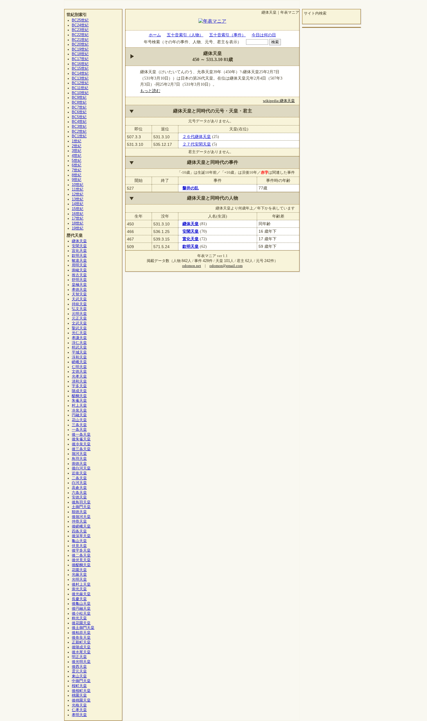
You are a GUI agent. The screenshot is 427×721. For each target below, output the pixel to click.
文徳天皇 (79, 372)
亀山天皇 (79, 541)
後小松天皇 (81, 613)
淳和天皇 (79, 357)
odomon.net (191, 266)
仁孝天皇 (79, 710)
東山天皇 (79, 676)
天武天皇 (79, 299)
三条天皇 (79, 425)
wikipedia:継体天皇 (279, 101)
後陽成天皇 (81, 647)
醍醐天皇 (79, 396)
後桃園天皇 (81, 700)
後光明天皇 (81, 662)
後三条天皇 (81, 449)
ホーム (155, 35)
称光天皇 (79, 618)
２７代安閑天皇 (196, 144)
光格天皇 (79, 705)
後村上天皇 (81, 584)
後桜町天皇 (81, 691)
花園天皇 (79, 570)
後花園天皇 (81, 623)
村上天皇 (79, 405)
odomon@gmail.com (226, 266)
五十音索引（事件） (227, 35)
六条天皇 (79, 493)
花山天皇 (79, 420)
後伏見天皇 (81, 560)
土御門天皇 (81, 507)
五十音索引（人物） (185, 35)
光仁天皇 (79, 333)
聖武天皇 (79, 328)
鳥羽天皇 (79, 459)
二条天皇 (79, 478)
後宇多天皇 (81, 550)
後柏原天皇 (81, 633)
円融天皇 (79, 415)
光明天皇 (79, 579)
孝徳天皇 (79, 290)
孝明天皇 (79, 715)
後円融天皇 (81, 609)
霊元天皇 (79, 671)
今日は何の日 (264, 35)
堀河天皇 (79, 454)
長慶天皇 (79, 599)
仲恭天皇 (79, 521)
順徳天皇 (79, 512)
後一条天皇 (81, 435)
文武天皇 (79, 323)
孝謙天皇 (79, 338)
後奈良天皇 (81, 638)
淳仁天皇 (79, 343)
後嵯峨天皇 (81, 526)
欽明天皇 (190, 246)
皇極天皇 (79, 285)
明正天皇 (79, 657)
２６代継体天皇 (196, 136)
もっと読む (150, 90)
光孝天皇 (79, 376)
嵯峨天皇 (79, 362)
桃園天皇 (79, 695)
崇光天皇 (79, 589)
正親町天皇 (81, 642)
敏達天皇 (79, 261)
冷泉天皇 (79, 410)
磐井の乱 (190, 188)
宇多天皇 (79, 386)
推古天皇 (79, 275)
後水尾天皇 (81, 652)
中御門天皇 (81, 681)
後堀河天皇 (81, 517)
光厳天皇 (79, 575)
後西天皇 (79, 667)
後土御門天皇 (83, 628)
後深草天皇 (81, 536)
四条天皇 (79, 531)
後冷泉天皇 (81, 444)
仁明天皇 (79, 367)
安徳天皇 (79, 497)
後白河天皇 (81, 468)
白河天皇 (79, 483)
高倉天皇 (79, 488)
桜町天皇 (79, 686)
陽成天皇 (79, 391)
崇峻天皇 (79, 270)
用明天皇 (79, 265)
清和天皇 (79, 381)
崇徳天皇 (79, 464)
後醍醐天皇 (81, 565)
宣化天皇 (190, 238)
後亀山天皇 (81, 604)
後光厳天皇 (81, 594)
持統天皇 (79, 304)
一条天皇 (79, 430)
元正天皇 (79, 318)
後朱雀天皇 (81, 439)
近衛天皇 (79, 473)
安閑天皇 (190, 231)
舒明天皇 (79, 280)
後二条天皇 (81, 555)
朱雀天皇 (79, 401)
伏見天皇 (79, 546)
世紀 (80, 20)
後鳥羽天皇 (81, 502)
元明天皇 (79, 314)
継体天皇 (190, 223)
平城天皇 (79, 352)
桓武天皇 (79, 347)
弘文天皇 (79, 309)
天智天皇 (79, 294)
